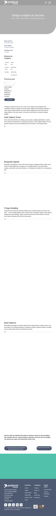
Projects (36, 488)
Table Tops (28, 495)
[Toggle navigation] (50, 3)
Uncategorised (14, 74)
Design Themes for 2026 (43, 447)
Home (13, 18)
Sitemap (46, 496)
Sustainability (13, 72)
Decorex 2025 (22, 106)
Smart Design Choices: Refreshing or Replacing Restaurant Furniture (16, 448)
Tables (26, 490)
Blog (17, 18)
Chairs (26, 488)
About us (36, 490)
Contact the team (28, 479)
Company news (24, 18)
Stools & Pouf (28, 497)
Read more (9, 99)
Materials (7, 72)
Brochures (37, 495)
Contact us (37, 497)
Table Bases (28, 492)
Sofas (26, 500)
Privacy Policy (47, 489)
